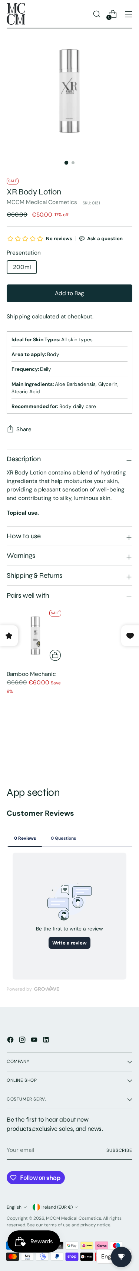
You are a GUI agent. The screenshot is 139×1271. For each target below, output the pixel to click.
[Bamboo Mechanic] (35, 635)
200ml (22, 267)
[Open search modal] (96, 13)
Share (24, 429)
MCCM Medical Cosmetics (42, 202)
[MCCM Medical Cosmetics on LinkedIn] (46, 1041)
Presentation (24, 252)
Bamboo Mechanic (31, 674)
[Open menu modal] (128, 13)
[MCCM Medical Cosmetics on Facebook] (11, 1041)
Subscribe (119, 1150)
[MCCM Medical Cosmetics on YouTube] (34, 1041)
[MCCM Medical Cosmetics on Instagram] (23, 1041)
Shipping (18, 316)
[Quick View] (55, 655)
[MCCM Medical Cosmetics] (16, 14)
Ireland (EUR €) (57, 1207)
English (14, 1207)
